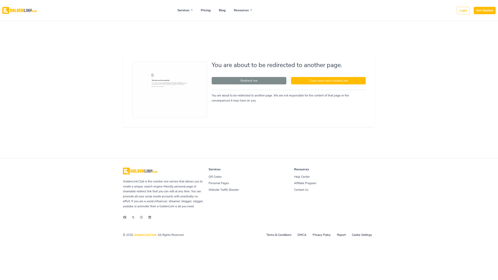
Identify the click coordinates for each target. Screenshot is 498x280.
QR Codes (215, 177)
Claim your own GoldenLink (328, 81)
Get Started (484, 10)
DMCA (302, 235)
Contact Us (301, 190)
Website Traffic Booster (224, 190)
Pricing (206, 10)
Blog (222, 10)
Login (463, 10)
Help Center (302, 177)
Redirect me (249, 81)
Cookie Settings (362, 235)
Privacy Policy (322, 235)
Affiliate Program (305, 183)
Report (341, 235)
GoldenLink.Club (145, 235)
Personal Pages (219, 183)
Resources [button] (242, 10)
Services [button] (183, 10)
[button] (491, 273)
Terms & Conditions (278, 235)
